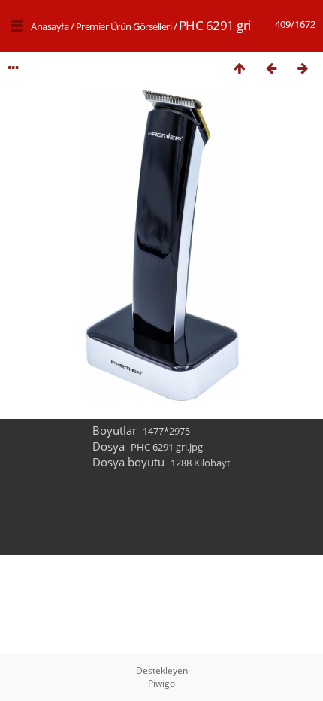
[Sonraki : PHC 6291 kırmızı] (302, 68)
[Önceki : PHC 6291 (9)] (271, 68)
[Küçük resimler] (239, 68)
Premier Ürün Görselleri (124, 26)
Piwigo (161, 683)
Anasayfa (49, 26)
